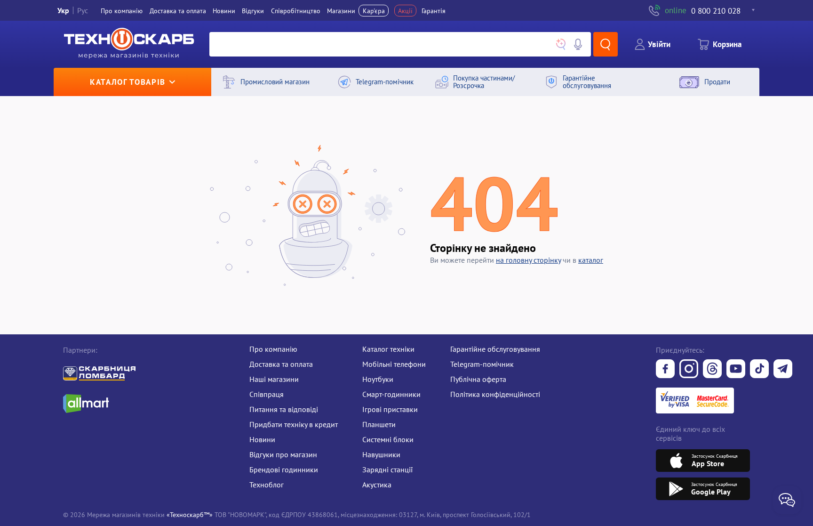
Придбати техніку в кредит (293, 424)
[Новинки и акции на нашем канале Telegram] (782, 369)
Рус (82, 10)
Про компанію (273, 349)
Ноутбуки (377, 379)
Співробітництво (295, 10)
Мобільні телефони (394, 364)
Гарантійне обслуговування (495, 349)
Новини (224, 10)
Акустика (376, 484)
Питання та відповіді (283, 409)
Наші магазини (274, 379)
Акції (405, 10)
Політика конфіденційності (495, 394)
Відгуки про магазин (283, 454)
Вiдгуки (253, 10)
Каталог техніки (388, 349)
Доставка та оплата (178, 10)
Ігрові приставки (390, 409)
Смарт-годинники (391, 394)
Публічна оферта (478, 379)
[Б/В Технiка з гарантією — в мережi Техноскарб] (735, 369)
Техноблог (266, 484)
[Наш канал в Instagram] (688, 369)
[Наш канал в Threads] (712, 369)
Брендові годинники (283, 469)
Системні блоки (388, 439)
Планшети (379, 424)
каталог (590, 260)
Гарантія (434, 10)
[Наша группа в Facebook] (665, 369)
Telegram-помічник (482, 364)
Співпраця (266, 394)
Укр (63, 10)
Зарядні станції (387, 469)
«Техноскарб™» (190, 514)
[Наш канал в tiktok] (759, 369)
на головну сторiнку (528, 260)
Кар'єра (374, 10)
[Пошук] (605, 44)
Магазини (341, 10)
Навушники (381, 454)
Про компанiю (122, 10)
